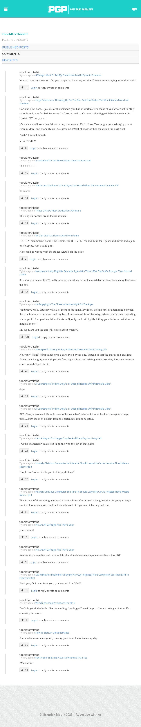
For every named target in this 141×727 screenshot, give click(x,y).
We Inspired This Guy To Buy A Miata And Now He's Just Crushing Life (71, 349)
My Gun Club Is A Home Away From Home (57, 235)
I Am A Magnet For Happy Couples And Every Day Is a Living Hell (68, 438)
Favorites (10, 60)
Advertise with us (89, 714)
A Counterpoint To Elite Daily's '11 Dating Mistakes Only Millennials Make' (73, 383)
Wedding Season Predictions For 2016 (55, 603)
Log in (34, 87)
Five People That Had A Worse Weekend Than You (61, 657)
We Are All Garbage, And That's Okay (54, 524)
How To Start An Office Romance (52, 632)
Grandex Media (54, 714)
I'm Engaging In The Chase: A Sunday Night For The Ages (64, 304)
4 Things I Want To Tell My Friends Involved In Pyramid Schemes (68, 75)
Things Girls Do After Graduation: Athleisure (58, 210)
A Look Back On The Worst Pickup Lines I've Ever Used (63, 160)
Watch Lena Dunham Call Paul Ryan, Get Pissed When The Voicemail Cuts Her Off (77, 185)
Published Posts (15, 47)
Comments (11, 54)
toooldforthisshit (29, 72)
